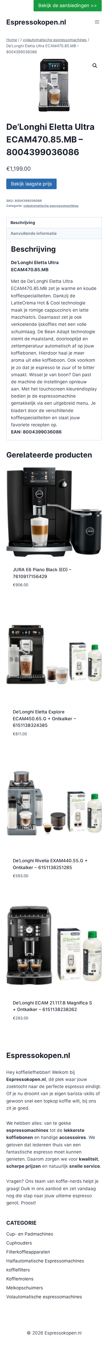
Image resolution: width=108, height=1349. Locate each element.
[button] (95, 65)
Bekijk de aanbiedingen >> (67, 5)
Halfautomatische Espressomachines (45, 1261)
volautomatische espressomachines (51, 206)
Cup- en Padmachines (29, 1234)
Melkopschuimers (24, 1287)
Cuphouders (19, 1243)
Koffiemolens (20, 1278)
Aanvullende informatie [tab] (33, 233)
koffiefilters (18, 1269)
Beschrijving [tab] (22, 222)
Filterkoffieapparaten (28, 1252)
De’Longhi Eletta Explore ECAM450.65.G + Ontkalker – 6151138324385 (44, 718)
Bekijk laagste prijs (31, 184)
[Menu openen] (97, 22)
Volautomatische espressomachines (44, 1296)
